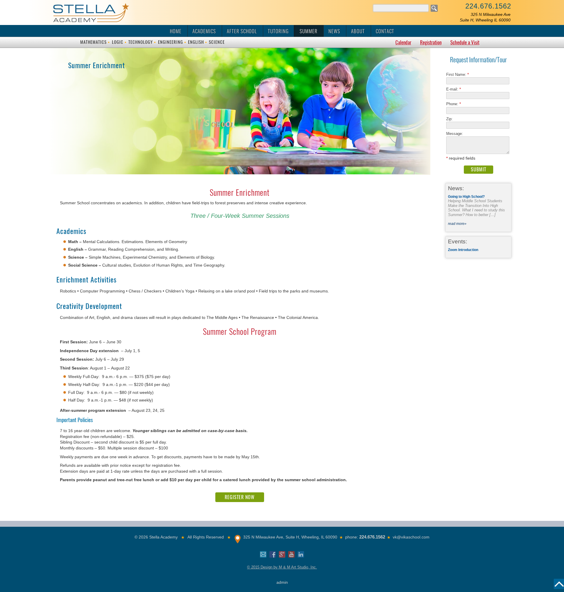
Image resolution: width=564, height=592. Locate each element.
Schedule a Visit (464, 42)
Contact (385, 31)
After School (242, 31)
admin (282, 582)
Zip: (451, 119)
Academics (204, 31)
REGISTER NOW (240, 497)
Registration (431, 42)
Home (176, 31)
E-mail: (453, 89)
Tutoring (278, 31)
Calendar (403, 42)
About (358, 31)
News (334, 31)
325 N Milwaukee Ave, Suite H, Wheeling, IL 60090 (290, 537)
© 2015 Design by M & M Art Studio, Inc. (282, 567)
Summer (309, 31)
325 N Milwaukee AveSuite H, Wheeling (485, 17)
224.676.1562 (488, 6)
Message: (454, 133)
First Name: (457, 74)
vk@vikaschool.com (411, 537)
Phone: (453, 104)
